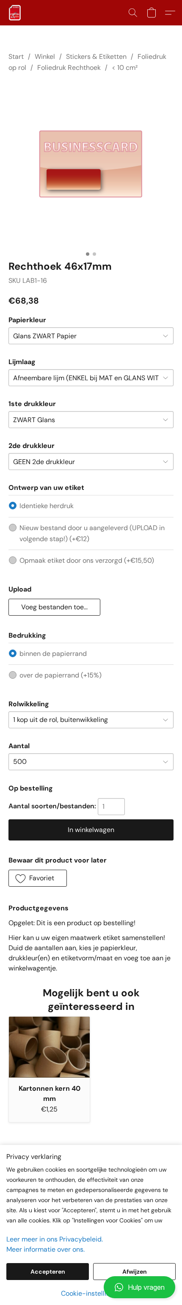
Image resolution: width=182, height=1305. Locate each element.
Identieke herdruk (46, 505)
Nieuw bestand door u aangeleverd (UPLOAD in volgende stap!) (92, 533)
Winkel (45, 56)
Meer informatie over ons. (45, 1249)
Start (16, 56)
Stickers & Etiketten (96, 56)
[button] (91, 1287)
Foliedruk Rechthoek (69, 67)
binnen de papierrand (53, 653)
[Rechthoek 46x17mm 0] (91, 164)
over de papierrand (60, 675)
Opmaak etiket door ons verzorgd (86, 560)
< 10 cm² (125, 67)
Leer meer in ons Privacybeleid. (54, 1239)
